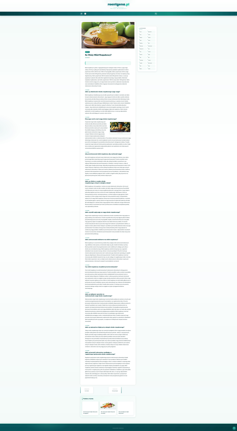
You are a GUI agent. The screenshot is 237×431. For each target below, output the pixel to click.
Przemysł (149, 51)
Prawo (140, 51)
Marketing (141, 43)
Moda (149, 43)
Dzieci (140, 34)
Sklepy (149, 54)
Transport (149, 60)
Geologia (149, 37)
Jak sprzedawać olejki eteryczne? (124, 412)
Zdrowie (149, 68)
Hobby (140, 40)
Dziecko (149, 34)
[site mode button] (85, 13)
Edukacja (141, 37)
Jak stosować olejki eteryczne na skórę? (108, 412)
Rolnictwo (141, 54)
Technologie (141, 60)
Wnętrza (141, 68)
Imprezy (149, 40)
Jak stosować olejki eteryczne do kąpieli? (90, 412)
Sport (140, 57)
